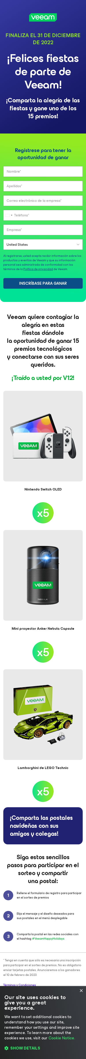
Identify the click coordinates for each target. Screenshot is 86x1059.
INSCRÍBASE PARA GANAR (43, 283)
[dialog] (43, 1022)
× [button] (81, 990)
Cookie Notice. (62, 1038)
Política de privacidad (38, 269)
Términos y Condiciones (19, 985)
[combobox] (9, 215)
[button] (43, 1048)
